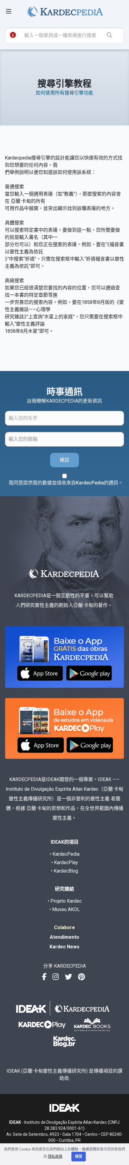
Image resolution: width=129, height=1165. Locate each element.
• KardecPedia (65, 854)
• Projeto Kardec (65, 901)
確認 (64, 460)
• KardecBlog (64, 871)
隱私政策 (55, 1156)
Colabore (64, 927)
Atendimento (64, 937)
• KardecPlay (64, 862)
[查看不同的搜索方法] (13, 35)
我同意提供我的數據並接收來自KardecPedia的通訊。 (66, 483)
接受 (78, 1156)
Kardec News (65, 947)
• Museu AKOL (65, 909)
